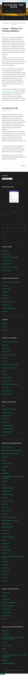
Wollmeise (5, 561)
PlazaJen (11, 196)
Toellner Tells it (6, 387)
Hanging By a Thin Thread (9, 409)
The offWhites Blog (7, 432)
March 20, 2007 (6, 33)
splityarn (4, 540)
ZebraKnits (5, 581)
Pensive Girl (5, 374)
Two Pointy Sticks (6, 550)
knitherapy (5, 504)
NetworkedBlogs (13, 191)
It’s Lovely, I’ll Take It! (7, 645)
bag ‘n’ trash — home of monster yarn (11, 450)
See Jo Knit (5, 419)
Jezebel (4, 648)
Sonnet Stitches (6, 422)
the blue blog (5, 546)
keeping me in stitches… (8, 494)
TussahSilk (5, 311)
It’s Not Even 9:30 (10, 108)
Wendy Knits (5, 553)
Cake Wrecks (5, 630)
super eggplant (6, 609)
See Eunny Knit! (6, 533)
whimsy (4, 435)
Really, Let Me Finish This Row (10, 520)
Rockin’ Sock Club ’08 (7, 527)
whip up (4, 619)
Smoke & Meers (6, 381)
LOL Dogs (4, 652)
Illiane (3, 484)
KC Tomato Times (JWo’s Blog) (10, 257)
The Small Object (6, 612)
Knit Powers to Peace (7, 501)
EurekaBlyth (5, 250)
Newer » (23, 165)
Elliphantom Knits (7, 463)
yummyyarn (5, 577)
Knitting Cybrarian (7, 412)
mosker (4, 371)
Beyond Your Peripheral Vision (10, 453)
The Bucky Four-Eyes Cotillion (10, 267)
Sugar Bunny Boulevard (8, 301)
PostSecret (5, 660)
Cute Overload (6, 634)
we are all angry (6, 615)
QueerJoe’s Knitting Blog (8, 517)
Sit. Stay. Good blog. (7, 377)
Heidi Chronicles (6, 254)
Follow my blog (14, 201)
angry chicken (5, 592)
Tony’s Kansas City (7, 390)
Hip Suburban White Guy (8, 354)
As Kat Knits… (6, 285)
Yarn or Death (5, 567)
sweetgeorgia (5, 543)
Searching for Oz (6, 263)
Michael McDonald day (8, 91)
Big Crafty (4, 596)
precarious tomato (7, 260)
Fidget (3, 470)
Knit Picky (4, 497)
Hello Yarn (5, 481)
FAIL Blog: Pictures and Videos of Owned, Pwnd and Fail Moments (13, 638)
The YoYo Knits (6, 305)
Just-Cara (4, 361)
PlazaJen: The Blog (14, 6)
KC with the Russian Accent (9, 368)
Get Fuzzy (4, 642)
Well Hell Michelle (7, 394)
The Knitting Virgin (7, 428)
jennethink (5, 358)
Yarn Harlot (5, 564)
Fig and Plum (5, 473)
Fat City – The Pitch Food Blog (10, 341)
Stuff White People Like (8, 663)
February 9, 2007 (6, 111)
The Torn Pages (6, 270)
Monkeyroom (5, 514)
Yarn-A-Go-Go (6, 571)
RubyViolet (5, 298)
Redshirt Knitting (6, 523)
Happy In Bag (5, 348)
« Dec (4, 238)
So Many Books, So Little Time (10, 384)
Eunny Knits (5, 466)
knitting (11, 199)
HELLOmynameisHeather (9, 602)
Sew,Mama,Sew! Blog (7, 605)
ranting (17, 199)
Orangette (5, 330)
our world (4, 295)
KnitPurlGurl (5, 507)
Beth (3, 406)
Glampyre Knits (6, 288)
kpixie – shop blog (7, 510)
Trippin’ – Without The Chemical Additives (12, 29)
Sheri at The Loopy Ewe (8, 537)
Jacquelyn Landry (6, 491)
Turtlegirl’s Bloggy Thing (8, 308)
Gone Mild (5, 345)
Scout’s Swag (5, 530)
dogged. (4, 460)
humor (14, 199)
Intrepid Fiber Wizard (7, 488)
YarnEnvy (4, 574)
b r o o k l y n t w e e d (7, 447)
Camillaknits (5, 457)
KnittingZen (5, 292)
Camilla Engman (6, 599)
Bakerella (4, 323)
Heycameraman (6, 351)
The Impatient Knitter (8, 425)
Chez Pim (4, 326)
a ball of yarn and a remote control (11, 282)
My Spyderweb (6, 415)
